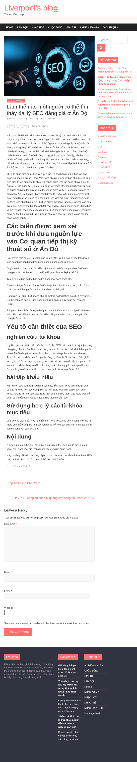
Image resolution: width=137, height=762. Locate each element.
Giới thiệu (109, 27)
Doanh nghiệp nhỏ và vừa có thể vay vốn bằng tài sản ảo (68, 735)
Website (8, 607)
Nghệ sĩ (102, 157)
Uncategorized (105, 183)
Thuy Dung (33, 119)
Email (8, 591)
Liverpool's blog (31, 8)
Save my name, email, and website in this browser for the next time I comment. (47, 623)
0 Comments (49, 119)
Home (9, 27)
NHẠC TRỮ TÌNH (107, 177)
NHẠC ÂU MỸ (105, 162)
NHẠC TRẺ (104, 172)
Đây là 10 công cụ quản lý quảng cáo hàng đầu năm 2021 (54, 498)
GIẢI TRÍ (71, 27)
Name (8, 572)
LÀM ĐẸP (22, 27)
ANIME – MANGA (89, 27)
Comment (10, 523)
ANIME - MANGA (16, 101)
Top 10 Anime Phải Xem (22, 483)
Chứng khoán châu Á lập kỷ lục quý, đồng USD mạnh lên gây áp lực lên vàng (115, 92)
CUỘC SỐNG (55, 27)
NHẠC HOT (38, 27)
